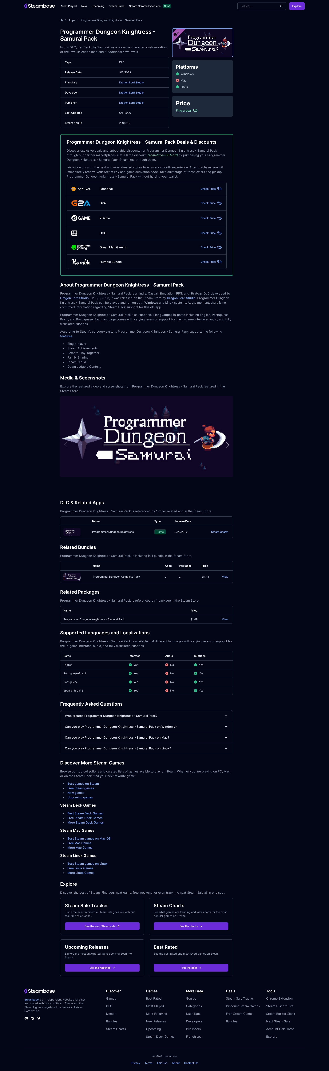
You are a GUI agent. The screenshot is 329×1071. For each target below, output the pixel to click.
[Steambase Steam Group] (32, 1018)
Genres (191, 998)
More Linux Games (80, 873)
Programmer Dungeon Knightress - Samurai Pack (111, 20)
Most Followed (156, 1014)
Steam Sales (117, 6)
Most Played (69, 6)
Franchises (193, 1036)
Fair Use (162, 1063)
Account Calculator (280, 1029)
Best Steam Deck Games (85, 813)
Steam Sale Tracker (240, 998)
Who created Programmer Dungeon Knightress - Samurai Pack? (111, 716)
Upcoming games (80, 797)
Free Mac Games (79, 843)
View (225, 576)
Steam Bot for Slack (280, 1014)
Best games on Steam (83, 783)
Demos (111, 1014)
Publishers (193, 1029)
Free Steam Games (239, 1014)
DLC (109, 1006)
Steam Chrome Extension (145, 6)
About (176, 1063)
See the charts (189, 926)
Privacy (135, 1063)
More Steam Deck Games (85, 822)
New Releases (156, 1021)
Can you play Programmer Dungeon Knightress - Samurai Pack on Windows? (121, 726)
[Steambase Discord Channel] (26, 1018)
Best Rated (154, 998)
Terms (149, 1063)
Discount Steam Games (243, 1006)
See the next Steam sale (100, 926)
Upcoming (98, 6)
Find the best (188, 967)
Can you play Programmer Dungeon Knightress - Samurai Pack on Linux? (118, 748)
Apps (72, 20)
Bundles (111, 1021)
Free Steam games (80, 788)
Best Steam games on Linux (87, 863)
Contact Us (191, 1063)
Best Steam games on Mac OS (89, 838)
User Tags (193, 1014)
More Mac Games (80, 847)
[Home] (61, 20)
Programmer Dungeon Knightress (113, 531)
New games (75, 793)
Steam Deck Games (160, 1036)
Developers (194, 1021)
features (66, 336)
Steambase (31, 999)
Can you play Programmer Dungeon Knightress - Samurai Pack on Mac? (117, 737)
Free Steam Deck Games (85, 818)
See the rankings (100, 967)
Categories (194, 1006)
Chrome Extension (279, 998)
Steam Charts (219, 531)
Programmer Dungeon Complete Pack (116, 576)
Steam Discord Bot (279, 1006)
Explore (297, 6)
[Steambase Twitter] (38, 1018)
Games (111, 998)
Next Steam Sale (278, 1021)
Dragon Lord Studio (131, 82)
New (84, 6)
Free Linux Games (80, 868)
